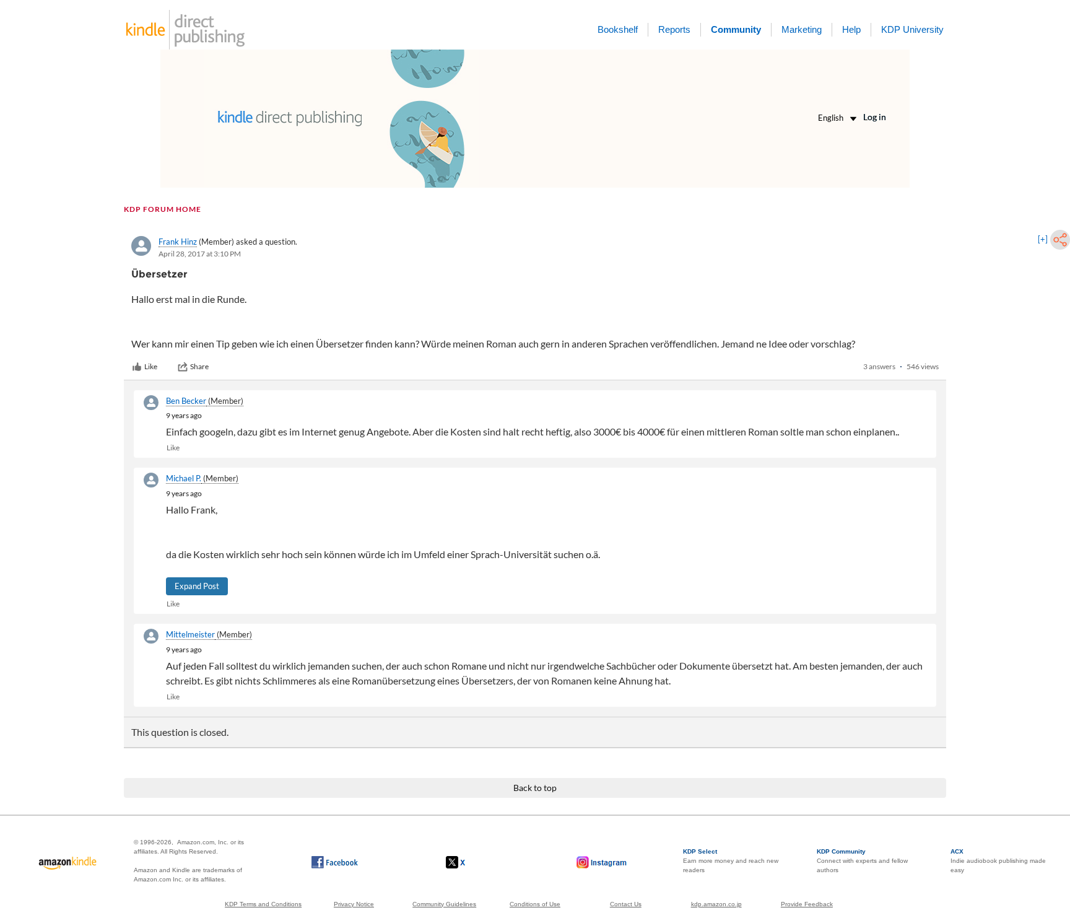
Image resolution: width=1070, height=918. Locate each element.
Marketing (801, 29)
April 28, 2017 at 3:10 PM (200, 253)
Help (851, 29)
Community (736, 29)
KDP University (912, 29)
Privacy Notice (354, 904)
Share (199, 366)
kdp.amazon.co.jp (716, 904)
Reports (674, 29)
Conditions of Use (535, 904)
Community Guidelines (444, 904)
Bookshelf (618, 29)
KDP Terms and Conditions (263, 904)
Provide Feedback (807, 904)
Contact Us (626, 904)
